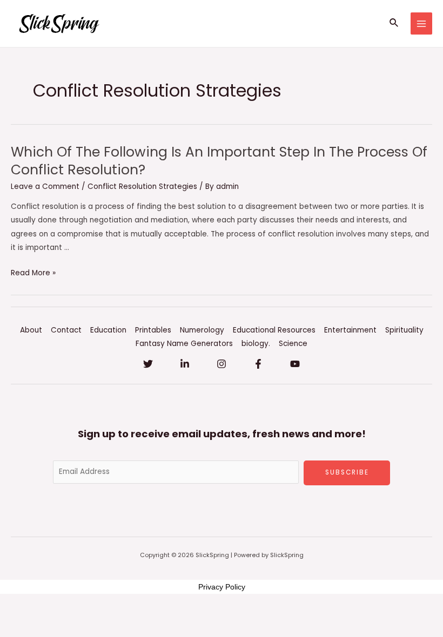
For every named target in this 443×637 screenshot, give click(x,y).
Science (293, 343)
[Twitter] (148, 364)
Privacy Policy (221, 586)
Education (108, 330)
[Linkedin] (185, 364)
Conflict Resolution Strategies (142, 186)
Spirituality (404, 330)
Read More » (33, 273)
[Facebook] (258, 364)
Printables (153, 330)
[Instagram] (221, 364)
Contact (66, 330)
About (31, 330)
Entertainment (350, 330)
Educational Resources (274, 330)
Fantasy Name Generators (184, 343)
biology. (255, 343)
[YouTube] (295, 364)
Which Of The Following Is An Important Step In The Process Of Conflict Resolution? (219, 161)
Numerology (202, 330)
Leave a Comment (45, 186)
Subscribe (347, 472)
